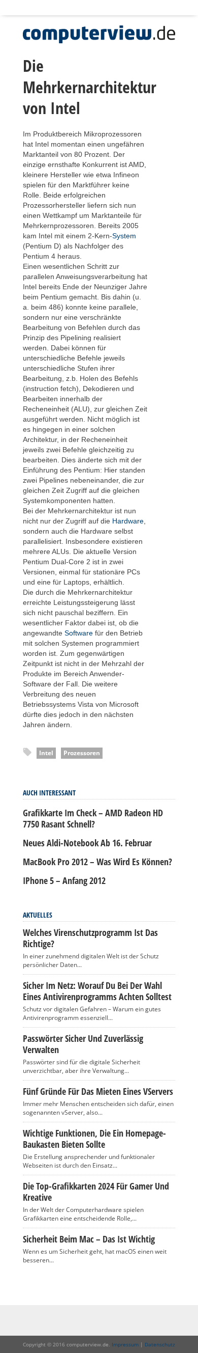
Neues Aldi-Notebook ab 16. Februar (87, 842)
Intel (46, 753)
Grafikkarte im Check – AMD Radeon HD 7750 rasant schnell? (93, 818)
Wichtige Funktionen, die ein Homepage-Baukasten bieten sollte (94, 1138)
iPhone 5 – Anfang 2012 (64, 880)
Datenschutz (160, 1344)
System (124, 236)
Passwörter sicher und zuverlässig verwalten (83, 1044)
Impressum (125, 1344)
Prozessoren (81, 753)
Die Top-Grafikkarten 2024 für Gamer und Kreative (96, 1191)
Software (78, 633)
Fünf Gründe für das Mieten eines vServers (98, 1091)
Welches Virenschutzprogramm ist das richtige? (90, 938)
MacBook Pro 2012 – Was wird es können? (97, 861)
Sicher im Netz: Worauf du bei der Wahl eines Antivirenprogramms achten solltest (97, 991)
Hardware (128, 521)
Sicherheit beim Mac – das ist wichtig (89, 1239)
